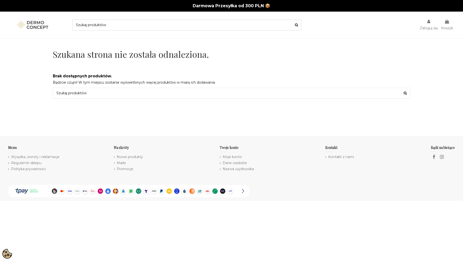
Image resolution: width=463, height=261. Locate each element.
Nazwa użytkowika (238, 169)
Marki (121, 163)
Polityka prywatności (28, 169)
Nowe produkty (130, 157)
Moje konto (232, 157)
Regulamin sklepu (26, 163)
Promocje (125, 169)
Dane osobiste (235, 163)
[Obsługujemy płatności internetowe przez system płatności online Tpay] (128, 190)
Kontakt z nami (341, 157)
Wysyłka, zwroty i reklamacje (35, 157)
